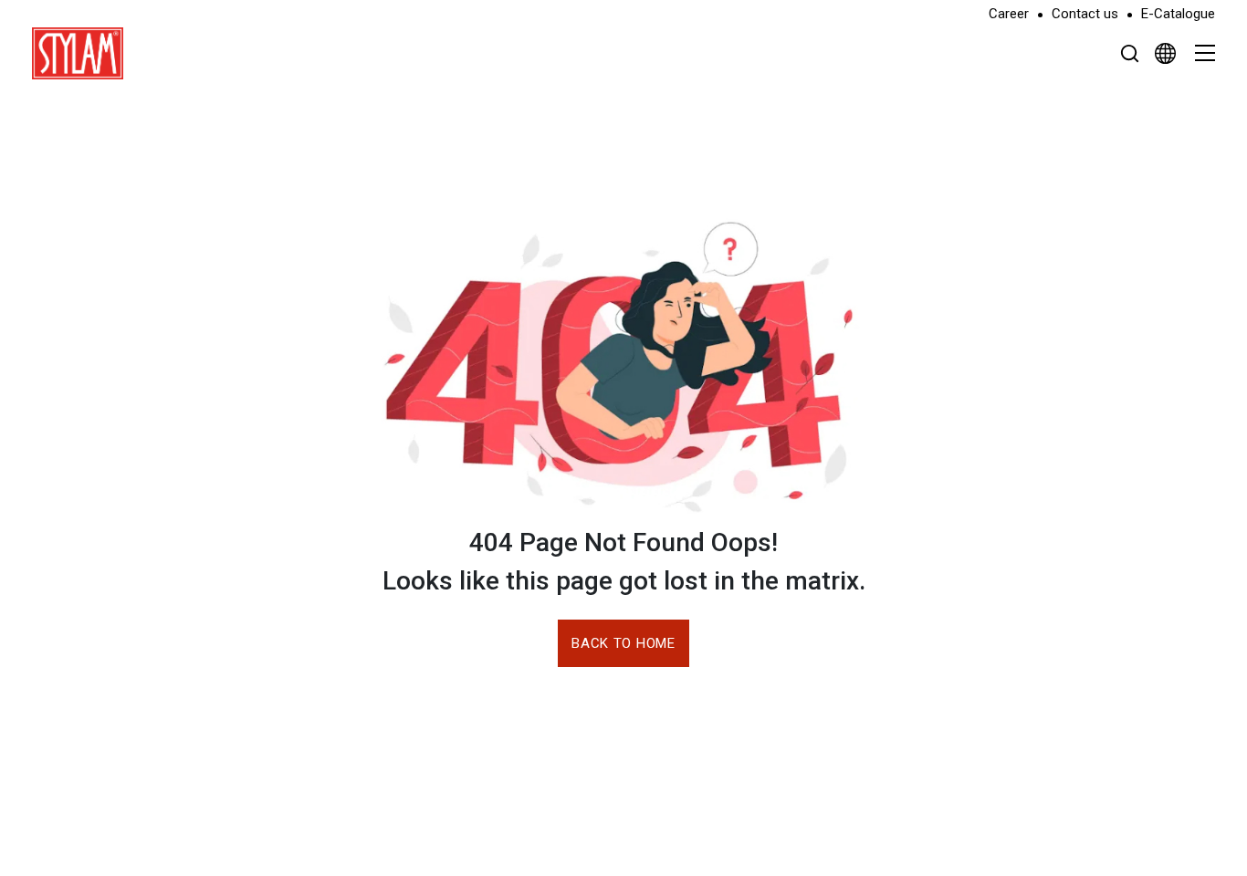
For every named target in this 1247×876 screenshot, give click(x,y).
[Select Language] (1165, 53)
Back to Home (623, 643)
